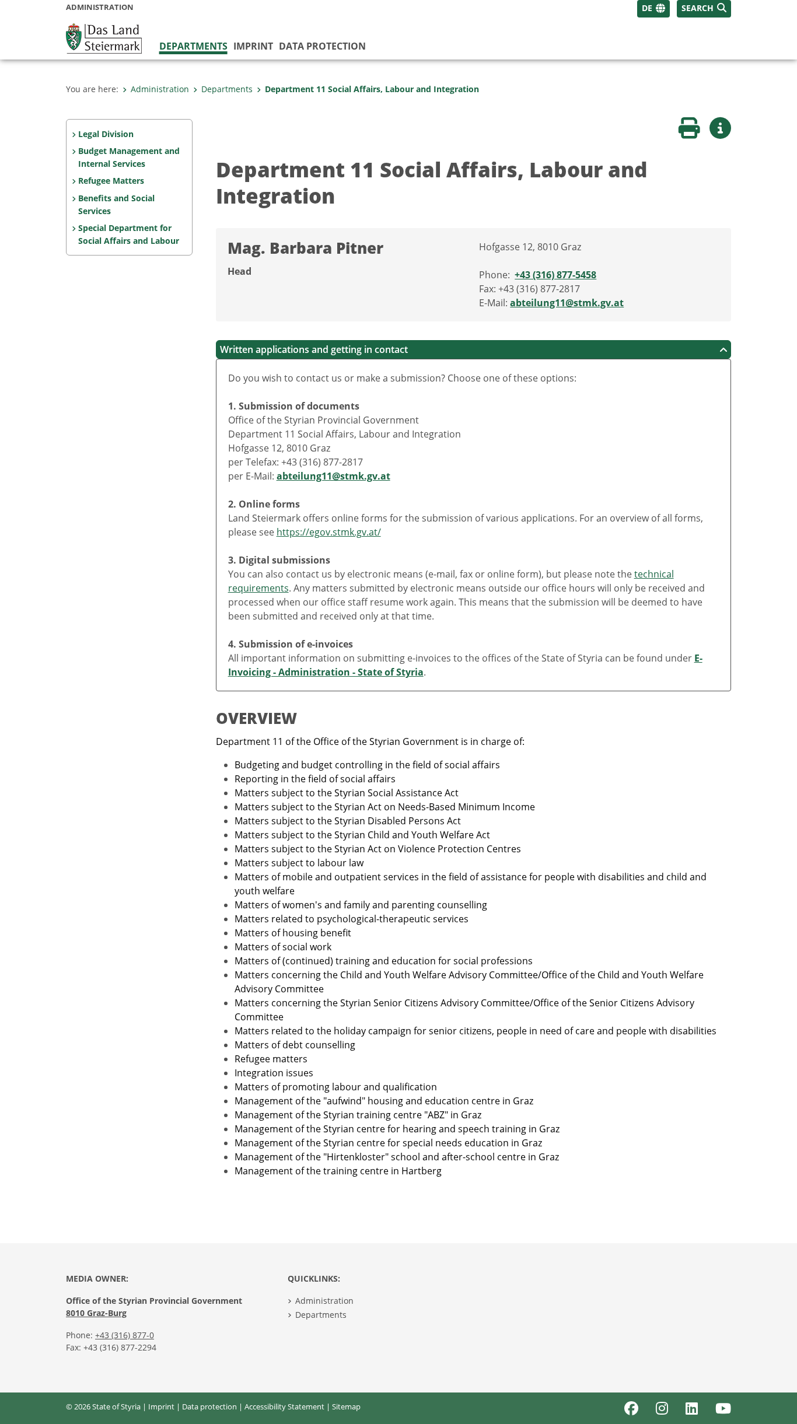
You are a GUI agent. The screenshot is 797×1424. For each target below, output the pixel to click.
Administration (160, 89)
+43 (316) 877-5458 (555, 274)
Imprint (253, 46)
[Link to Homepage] (104, 37)
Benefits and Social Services (116, 204)
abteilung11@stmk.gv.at (567, 302)
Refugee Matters (111, 180)
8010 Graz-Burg (96, 1312)
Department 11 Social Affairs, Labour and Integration (372, 89)
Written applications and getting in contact (314, 349)
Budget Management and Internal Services (129, 157)
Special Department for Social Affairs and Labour (128, 234)
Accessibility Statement (284, 1406)
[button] (703, 9)
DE (647, 7)
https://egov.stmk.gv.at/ (329, 532)
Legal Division (106, 133)
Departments (193, 46)
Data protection (322, 46)
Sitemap (346, 1406)
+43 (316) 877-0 (124, 1335)
